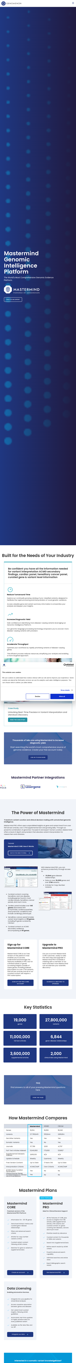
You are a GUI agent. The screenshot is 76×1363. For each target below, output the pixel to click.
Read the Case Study (17, 720)
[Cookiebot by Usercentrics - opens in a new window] (65, 665)
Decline (37, 696)
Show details (65, 690)
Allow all (62, 696)
